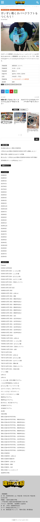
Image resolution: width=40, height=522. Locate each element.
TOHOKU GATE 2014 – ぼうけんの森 (11, 343)
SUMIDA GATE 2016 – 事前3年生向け (11, 304)
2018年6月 (4, 175)
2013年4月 (4, 256)
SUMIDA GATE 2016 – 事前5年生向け (11, 310)
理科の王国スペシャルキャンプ (9, 470)
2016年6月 (4, 192)
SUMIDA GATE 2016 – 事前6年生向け (11, 313)
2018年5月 (4, 178)
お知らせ (3, 374)
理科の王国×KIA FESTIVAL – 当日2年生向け (13, 439)
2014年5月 (4, 239)
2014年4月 (4, 242)
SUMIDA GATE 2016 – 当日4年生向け (11, 327)
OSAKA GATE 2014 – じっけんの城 (10, 271)
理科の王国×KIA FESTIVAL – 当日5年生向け (13, 447)
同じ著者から (23, 109)
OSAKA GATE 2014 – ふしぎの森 (10, 273)
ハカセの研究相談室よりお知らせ (10, 383)
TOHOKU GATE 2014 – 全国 (8, 349)
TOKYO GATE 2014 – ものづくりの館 (11, 360)
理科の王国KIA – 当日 (7, 467)
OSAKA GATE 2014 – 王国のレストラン (12, 282)
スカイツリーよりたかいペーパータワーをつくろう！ (30, 100)
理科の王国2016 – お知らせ (8, 456)
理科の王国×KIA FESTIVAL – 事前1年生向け (13, 419)
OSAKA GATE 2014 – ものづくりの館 (11, 279)
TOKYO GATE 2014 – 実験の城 (9, 363)
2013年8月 (4, 251)
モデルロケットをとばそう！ (19, 123)
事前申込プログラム (6, 397)
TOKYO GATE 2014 (6, 352)
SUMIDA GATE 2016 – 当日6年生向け (11, 332)
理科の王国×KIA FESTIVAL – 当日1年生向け (13, 436)
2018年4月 (4, 181)
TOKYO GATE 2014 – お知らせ (9, 355)
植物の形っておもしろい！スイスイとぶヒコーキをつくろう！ (10, 101)
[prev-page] (19, 135)
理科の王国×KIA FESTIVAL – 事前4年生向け (13, 428)
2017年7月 (4, 183)
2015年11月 (4, 206)
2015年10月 (4, 209)
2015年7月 (4, 211)
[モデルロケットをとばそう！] (20, 117)
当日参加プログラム (6, 405)
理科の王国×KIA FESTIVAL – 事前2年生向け (13, 422)
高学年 (19, 84)
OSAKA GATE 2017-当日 (8, 287)
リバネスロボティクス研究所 (20, 79)
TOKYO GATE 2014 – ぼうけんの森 (10, 358)
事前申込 (11, 84)
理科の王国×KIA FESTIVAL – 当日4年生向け (13, 444)
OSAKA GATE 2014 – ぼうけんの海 (10, 276)
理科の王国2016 (5, 453)
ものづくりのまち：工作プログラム (23, 6)
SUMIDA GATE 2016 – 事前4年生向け (11, 307)
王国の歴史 (4, 414)
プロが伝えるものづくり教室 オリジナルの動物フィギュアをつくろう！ (6, 122)
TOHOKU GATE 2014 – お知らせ (10, 338)
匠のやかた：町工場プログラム (9, 402)
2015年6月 (4, 214)
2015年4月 (4, 220)
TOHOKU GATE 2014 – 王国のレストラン (12, 346)
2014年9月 (4, 228)
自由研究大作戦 (5, 472)
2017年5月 (4, 189)
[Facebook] (3, 91)
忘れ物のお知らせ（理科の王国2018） (11, 148)
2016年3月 (4, 200)
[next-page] (21, 135)
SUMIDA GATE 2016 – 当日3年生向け (11, 324)
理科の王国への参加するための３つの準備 (12, 154)
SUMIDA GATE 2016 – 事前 (8, 296)
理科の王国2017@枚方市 (7, 458)
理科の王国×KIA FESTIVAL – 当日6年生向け (13, 450)
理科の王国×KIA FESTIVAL (8, 416)
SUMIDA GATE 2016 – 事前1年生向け (11, 299)
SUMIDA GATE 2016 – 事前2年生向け (11, 301)
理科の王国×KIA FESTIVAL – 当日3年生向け (13, 442)
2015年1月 (4, 223)
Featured (3, 265)
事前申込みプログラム (7, 400)
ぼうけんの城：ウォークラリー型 (10, 386)
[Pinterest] (11, 91)
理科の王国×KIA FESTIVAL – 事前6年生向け (13, 433)
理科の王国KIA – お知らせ (8, 461)
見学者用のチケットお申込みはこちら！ (12, 160)
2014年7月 (4, 234)
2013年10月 (4, 245)
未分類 (3, 411)
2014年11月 (4, 225)
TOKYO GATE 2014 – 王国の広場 (10, 369)
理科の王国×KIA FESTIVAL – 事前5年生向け (13, 430)
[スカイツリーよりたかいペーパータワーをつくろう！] (33, 120)
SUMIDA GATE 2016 (6, 290)
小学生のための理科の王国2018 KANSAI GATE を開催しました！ (19, 151)
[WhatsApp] (15, 91)
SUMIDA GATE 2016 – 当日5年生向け (11, 329)
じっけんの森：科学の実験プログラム (11, 380)
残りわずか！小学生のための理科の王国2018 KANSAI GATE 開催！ (19, 157)
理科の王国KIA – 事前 (7, 464)
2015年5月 (4, 217)
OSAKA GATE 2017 (6, 285)
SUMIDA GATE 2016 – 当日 (8, 315)
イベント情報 (4, 372)
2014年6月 (4, 237)
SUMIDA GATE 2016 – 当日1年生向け (11, 318)
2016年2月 (4, 203)
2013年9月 (4, 248)
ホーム (2, 6)
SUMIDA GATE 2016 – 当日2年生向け (11, 321)
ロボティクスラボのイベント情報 (10, 394)
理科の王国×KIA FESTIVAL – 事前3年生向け (13, 425)
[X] (7, 91)
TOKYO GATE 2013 (9, 6)
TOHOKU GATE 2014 (7, 335)
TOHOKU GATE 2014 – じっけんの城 (11, 341)
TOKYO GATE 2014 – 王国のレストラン (12, 366)
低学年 (15, 84)
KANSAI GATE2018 (6, 268)
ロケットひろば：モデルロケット (10, 391)
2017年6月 (4, 186)
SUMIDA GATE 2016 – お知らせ (9, 293)
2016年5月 (4, 195)
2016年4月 (4, 197)
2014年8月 (4, 231)
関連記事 (16, 109)
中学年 (6, 84)
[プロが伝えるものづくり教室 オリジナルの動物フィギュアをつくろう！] (7, 116)
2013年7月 (4, 253)
